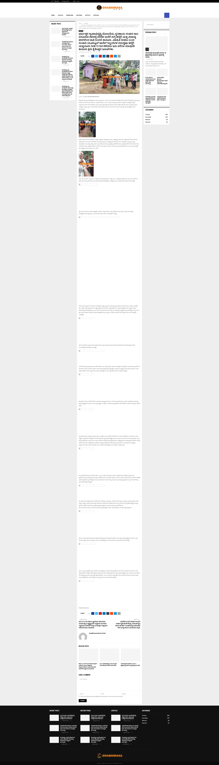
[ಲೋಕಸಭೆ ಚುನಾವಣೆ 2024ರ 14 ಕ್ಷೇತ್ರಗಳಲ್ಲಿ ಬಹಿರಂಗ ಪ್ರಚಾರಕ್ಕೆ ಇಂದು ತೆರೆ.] (156, 43)
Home (53, 15)
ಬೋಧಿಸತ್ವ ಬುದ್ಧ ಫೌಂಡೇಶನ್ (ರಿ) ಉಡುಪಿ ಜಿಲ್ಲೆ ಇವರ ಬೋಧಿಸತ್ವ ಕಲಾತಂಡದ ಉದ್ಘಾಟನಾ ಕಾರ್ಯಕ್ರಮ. (67, 60)
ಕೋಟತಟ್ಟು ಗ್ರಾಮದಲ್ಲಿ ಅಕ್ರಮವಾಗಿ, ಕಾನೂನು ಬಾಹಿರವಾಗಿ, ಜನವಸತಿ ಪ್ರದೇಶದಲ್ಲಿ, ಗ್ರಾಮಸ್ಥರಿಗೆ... (150, 100)
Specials (96, 15)
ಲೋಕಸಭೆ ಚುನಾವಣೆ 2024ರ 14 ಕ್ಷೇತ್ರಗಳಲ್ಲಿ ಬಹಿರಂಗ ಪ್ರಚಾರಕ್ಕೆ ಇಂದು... (155, 54)
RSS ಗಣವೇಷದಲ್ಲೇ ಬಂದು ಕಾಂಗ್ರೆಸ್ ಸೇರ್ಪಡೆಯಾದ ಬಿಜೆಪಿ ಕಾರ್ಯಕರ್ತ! (108, 665)
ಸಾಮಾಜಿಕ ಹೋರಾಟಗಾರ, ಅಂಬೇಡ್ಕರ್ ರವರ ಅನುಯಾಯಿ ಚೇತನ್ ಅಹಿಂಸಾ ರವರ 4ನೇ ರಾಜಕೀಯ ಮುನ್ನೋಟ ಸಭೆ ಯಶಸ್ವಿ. (67, 46)
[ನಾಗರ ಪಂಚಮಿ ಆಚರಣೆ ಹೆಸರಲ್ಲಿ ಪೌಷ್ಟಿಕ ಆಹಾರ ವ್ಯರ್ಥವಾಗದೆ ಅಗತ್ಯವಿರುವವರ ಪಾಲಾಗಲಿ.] (56, 31)
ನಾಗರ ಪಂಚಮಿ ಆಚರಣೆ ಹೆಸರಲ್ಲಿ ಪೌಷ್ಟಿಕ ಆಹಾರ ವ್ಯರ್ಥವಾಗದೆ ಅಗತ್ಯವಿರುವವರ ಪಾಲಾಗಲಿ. (67, 31)
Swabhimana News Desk (86, 52)
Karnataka (69, 15)
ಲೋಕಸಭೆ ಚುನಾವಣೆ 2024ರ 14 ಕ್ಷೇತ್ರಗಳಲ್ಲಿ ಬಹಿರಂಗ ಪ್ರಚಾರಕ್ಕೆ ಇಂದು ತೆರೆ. (130, 665)
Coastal (60, 15)
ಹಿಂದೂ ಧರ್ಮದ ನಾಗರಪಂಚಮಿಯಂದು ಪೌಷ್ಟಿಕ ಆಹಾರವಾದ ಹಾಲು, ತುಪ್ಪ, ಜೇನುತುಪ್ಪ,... (150, 80)
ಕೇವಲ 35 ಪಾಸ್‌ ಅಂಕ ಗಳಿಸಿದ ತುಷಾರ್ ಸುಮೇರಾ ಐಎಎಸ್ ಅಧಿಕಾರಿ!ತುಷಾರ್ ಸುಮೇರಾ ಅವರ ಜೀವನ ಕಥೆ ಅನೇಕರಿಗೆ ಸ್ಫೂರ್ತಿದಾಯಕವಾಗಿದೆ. (88, 666)
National (79, 15)
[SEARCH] (166, 24)
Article (87, 15)
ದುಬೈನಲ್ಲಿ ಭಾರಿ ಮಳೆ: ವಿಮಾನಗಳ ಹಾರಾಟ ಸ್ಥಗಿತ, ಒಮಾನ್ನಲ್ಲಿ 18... (161, 98)
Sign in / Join (76, 1)
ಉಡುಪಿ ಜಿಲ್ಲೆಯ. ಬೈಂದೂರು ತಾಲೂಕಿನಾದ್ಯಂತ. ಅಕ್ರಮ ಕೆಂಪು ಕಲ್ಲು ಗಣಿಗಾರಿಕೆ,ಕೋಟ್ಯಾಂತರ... (162, 81)
